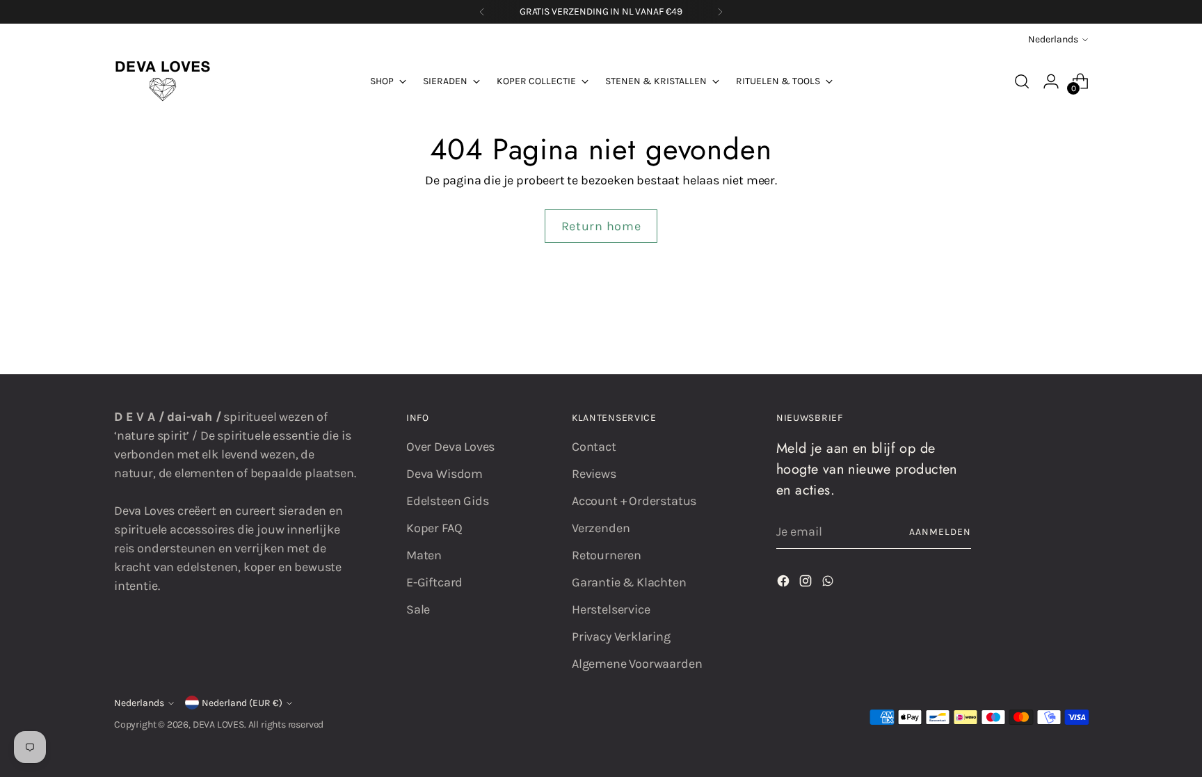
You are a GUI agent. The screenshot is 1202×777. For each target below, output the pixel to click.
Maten (424, 555)
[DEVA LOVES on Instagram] (807, 583)
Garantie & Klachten (629, 582)
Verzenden (601, 528)
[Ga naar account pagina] (1051, 81)
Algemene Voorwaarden (637, 663)
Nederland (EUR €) (242, 703)
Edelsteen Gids (447, 500)
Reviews (594, 473)
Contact (594, 446)
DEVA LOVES (218, 724)
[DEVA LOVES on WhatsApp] (829, 583)
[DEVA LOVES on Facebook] (784, 583)
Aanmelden (940, 532)
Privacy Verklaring (621, 636)
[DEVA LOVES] (162, 81)
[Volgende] (720, 12)
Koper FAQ (434, 528)
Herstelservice (611, 609)
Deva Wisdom (444, 473)
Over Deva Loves (450, 446)
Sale (418, 609)
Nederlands (1053, 39)
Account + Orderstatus (634, 500)
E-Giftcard (434, 582)
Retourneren (606, 555)
